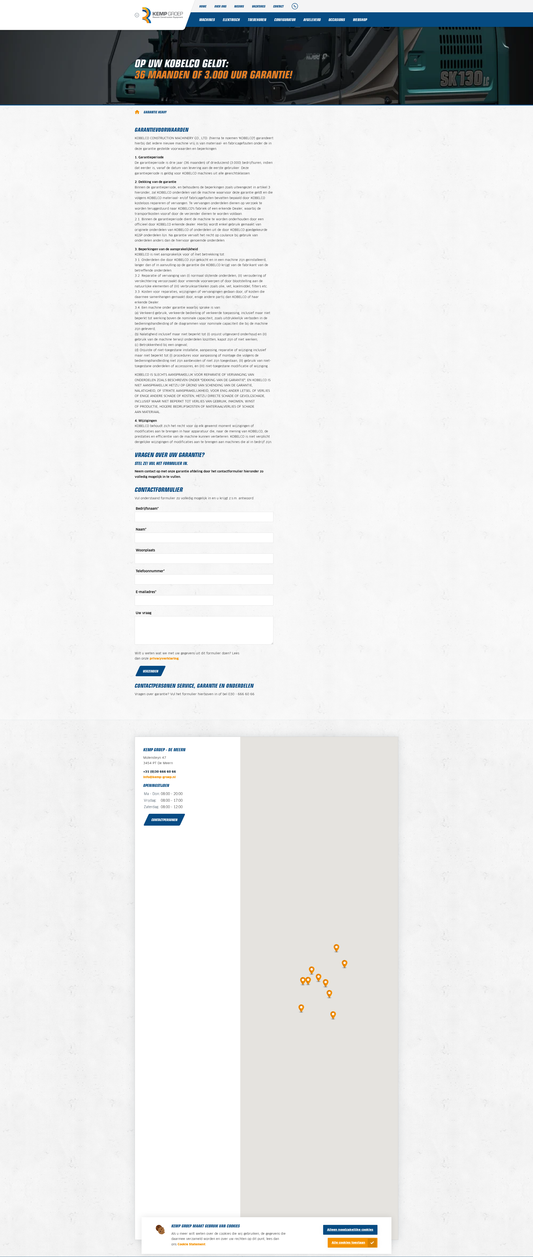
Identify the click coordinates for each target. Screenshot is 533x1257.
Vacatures (258, 6)
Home (202, 6)
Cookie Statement (191, 1244)
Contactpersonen (164, 819)
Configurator (284, 19)
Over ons (220, 6)
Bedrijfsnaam (147, 508)
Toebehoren (257, 19)
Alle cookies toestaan (348, 1242)
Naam (141, 529)
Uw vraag (143, 613)
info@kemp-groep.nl (159, 777)
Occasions (337, 19)
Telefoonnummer (150, 571)
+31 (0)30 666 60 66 (159, 771)
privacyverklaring (164, 658)
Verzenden (150, 671)
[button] (318, 977)
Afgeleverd (312, 19)
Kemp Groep (137, 112)
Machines (207, 19)
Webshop (360, 19)
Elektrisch (231, 19)
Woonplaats (145, 550)
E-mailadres (146, 592)
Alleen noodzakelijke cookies (350, 1229)
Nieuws (239, 6)
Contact (278, 6)
